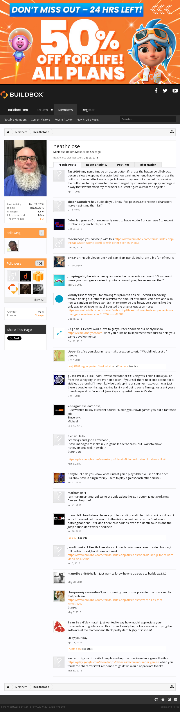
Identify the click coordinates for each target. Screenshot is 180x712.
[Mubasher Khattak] (13, 276)
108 (40, 263)
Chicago (39, 315)
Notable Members (15, 119)
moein (72, 239)
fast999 (73, 171)
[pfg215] (25, 289)
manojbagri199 (78, 573)
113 (42, 218)
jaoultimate (76, 547)
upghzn (73, 329)
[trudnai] (13, 246)
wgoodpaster (89, 366)
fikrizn (72, 436)
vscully (72, 295)
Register (88, 109)
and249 (73, 258)
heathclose (75, 648)
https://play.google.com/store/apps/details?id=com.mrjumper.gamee (113, 662)
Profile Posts (67, 165)
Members (65, 109)
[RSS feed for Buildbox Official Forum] (176, 700)
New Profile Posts (88, 119)
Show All (39, 300)
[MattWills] (38, 289)
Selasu (72, 537)
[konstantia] (38, 276)
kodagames (76, 406)
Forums (42, 109)
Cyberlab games (79, 220)
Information (148, 165)
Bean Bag (74, 622)
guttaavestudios (80, 376)
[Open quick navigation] (172, 132)
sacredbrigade (78, 658)
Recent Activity (96, 165)
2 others (123, 366)
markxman (75, 493)
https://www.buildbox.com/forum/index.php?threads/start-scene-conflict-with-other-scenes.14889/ (121, 241)
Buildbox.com (18, 109)
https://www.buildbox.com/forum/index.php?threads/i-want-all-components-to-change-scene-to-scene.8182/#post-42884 (120, 312)
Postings (123, 165)
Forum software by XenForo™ (33, 706)
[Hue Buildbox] (13, 289)
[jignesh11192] (25, 276)
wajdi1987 (74, 366)
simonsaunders (79, 202)
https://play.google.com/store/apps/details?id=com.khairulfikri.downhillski (117, 459)
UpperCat (75, 351)
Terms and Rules (169, 706)
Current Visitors (40, 119)
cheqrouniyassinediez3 (85, 592)
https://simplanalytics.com (85, 333)
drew (71, 515)
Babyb (72, 474)
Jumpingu (75, 276)
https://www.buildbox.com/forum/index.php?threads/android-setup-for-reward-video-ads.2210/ (121, 557)
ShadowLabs (105, 366)
